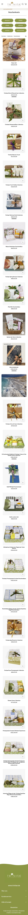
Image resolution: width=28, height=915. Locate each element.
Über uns (4, 891)
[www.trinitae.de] (14, 4)
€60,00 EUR (14, 248)
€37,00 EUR (14, 425)
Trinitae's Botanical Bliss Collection (14, 124)
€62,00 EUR (14, 339)
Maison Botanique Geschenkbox (14, 246)
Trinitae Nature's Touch (14, 154)
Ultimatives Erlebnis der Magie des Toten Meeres (14, 548)
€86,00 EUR (14, 308)
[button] (22, 4)
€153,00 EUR (14, 580)
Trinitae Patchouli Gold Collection (14, 215)
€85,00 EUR (14, 672)
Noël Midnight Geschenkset (14, 486)
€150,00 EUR (14, 369)
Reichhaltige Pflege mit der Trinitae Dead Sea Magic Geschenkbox (14, 609)
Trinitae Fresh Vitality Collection (14, 184)
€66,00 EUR (14, 278)
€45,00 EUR (14, 488)
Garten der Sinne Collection (14, 337)
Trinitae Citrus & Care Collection (14, 424)
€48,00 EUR (14, 186)
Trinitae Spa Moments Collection (14, 640)
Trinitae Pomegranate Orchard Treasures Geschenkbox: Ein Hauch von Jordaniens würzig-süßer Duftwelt (14, 762)
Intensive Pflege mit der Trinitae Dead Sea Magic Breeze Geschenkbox (14, 794)
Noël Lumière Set (14, 517)
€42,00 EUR (14, 156)
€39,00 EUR (14, 126)
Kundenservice (6, 896)
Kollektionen (10, 36)
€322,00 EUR (14, 732)
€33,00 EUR (14, 95)
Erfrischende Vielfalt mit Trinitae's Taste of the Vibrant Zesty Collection (14, 455)
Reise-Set (14, 63)
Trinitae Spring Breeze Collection (14, 276)
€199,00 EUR (14, 796)
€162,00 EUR (14, 457)
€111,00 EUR (14, 702)
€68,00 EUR (14, 518)
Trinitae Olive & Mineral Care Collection (14, 93)
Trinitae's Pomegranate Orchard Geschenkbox (14, 578)
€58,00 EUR (14, 217)
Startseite (3, 36)
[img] (14, 96)
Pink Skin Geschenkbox (14, 306)
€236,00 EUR (14, 765)
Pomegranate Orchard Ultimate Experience (14, 730)
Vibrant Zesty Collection (14, 700)
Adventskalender (14, 367)
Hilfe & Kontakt (6, 902)
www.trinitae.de (14, 885)
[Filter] (26, 36)
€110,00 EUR (14, 611)
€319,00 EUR (14, 550)
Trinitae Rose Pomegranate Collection (14, 670)
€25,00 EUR (14, 64)
